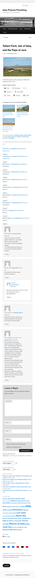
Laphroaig (25, 510)
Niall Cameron (6, 164)
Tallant (19, 136)
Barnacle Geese (20, 499)
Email (8, 430)
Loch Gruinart (12, 513)
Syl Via (4, 210)
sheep (25, 527)
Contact (5, 32)
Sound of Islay (8, 529)
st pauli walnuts (6, 156)
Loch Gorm (5, 513)
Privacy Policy (27, 28)
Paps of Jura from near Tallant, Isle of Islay (8, 114)
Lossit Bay (13, 516)
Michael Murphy (6, 195)
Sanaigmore (21, 527)
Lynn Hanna (5, 148)
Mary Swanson (6, 202)
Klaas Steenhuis (7, 187)
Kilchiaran (9, 510)
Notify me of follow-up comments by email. (16, 444)
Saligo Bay (7, 527)
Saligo (27, 524)
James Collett (6, 179)
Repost (21, 135)
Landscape (16, 135)
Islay (9, 136)
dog (29, 503)
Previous (5, 37)
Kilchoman (17, 509)
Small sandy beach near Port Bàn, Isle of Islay (15, 490)
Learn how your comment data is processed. (21, 455)
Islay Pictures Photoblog (15, 9)
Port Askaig (15, 521)
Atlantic (13, 498)
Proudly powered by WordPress (21, 575)
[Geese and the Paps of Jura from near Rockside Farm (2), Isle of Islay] (9, 121)
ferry (4, 506)
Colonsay (23, 503)
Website (8, 439)
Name (8, 422)
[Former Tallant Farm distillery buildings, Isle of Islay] (23, 108)
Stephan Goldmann (7, 218)
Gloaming (18, 506)
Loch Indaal (21, 512)
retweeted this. (6, 151)
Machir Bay (21, 515)
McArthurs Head (6, 518)
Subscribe (6, 565)
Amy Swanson (6, 172)
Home (4, 28)
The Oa (15, 530)
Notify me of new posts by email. (13, 447)
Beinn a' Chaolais (6, 501)
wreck (20, 530)
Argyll (8, 498)
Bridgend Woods (26, 501)
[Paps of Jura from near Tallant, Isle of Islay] (9, 108)
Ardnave (5, 498)
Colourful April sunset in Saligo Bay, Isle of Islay (15, 483)
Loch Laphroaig (6, 516)
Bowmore (14, 501)
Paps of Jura (14, 136)
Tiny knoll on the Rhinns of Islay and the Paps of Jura (17, 487)
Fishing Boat (9, 506)
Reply (5, 154)
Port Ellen (6, 524)
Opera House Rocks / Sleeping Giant (20, 518)
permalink (11, 138)
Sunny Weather (27, 135)
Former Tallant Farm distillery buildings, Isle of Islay (23, 114)
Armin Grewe (25, 136)
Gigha (13, 506)
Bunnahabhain (14, 503)
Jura (4, 510)
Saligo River (14, 527)
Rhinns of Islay (17, 523)
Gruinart (22, 506)
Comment (9, 401)
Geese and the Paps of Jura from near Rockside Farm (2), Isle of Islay (8, 128)
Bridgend (19, 501)
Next (30, 37)
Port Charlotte (23, 521)
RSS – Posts (7, 536)
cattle (19, 503)
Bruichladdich (6, 503)
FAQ (21, 28)
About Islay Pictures (12, 28)
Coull (27, 503)
